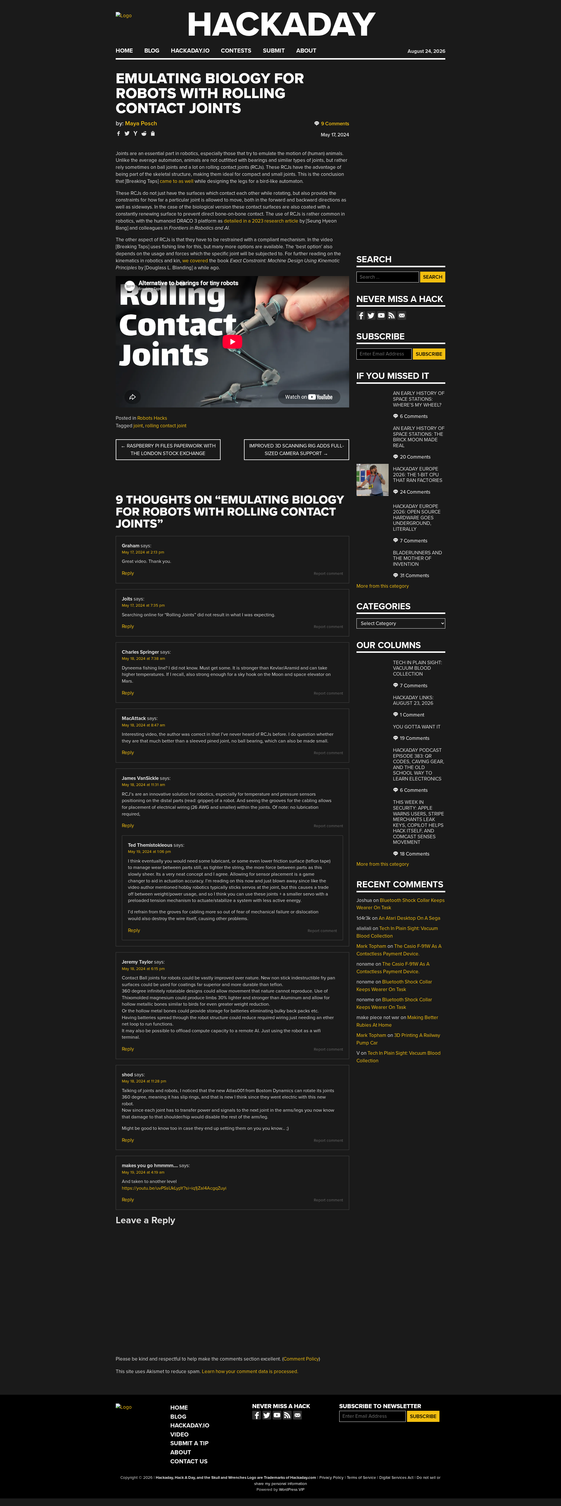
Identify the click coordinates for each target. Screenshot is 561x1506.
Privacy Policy (331, 1477)
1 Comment (411, 715)
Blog (151, 50)
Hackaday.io (190, 50)
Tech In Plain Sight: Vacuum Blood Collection (417, 668)
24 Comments (414, 492)
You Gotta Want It (417, 727)
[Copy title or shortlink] (152, 134)
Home (124, 50)
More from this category (382, 586)
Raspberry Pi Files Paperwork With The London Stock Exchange (168, 450)
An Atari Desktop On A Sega (409, 918)
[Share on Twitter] (127, 133)
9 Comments (334, 124)
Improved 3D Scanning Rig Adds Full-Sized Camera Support (296, 450)
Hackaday (281, 25)
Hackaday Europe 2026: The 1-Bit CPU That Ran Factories (417, 474)
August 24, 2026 (426, 51)
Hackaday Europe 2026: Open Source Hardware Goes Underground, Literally (417, 517)
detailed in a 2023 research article (261, 221)
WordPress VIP (291, 1489)
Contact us (401, 315)
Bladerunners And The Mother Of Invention (417, 558)
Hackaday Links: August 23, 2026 (413, 701)
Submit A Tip (189, 1443)
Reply (128, 573)
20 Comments (415, 457)
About (306, 50)
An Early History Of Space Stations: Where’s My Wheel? (418, 399)
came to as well (176, 181)
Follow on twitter (371, 315)
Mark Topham (371, 946)
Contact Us (188, 1461)
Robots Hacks (152, 418)
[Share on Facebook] (119, 133)
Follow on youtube (381, 315)
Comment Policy (301, 1359)
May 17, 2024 (335, 135)
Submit (274, 50)
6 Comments (413, 416)
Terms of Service (361, 1477)
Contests (236, 50)
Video (179, 1434)
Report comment (328, 573)
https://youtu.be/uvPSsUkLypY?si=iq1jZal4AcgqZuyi (174, 1188)
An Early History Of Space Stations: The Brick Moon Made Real (418, 437)
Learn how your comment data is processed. (250, 1371)
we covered (195, 261)
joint (138, 426)
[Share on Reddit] (144, 133)
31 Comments (414, 575)
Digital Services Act (396, 1477)
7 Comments (413, 541)
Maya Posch (141, 123)
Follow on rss (391, 315)
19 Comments (414, 738)
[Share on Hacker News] (135, 133)
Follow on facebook (360, 315)
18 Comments (414, 854)
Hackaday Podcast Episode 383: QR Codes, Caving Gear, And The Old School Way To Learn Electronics (418, 764)
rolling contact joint (165, 426)
